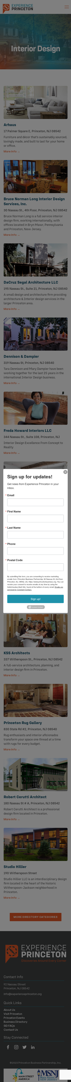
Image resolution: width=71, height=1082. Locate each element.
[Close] (65, 472)
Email (10, 495)
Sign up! (35, 599)
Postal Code (15, 560)
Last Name (14, 527)
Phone (11, 543)
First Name (14, 511)
